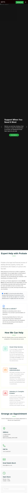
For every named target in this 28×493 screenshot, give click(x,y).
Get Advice (14, 135)
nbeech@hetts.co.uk (7, 465)
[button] (1, 127)
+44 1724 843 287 (7, 451)
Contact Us (20, 2)
